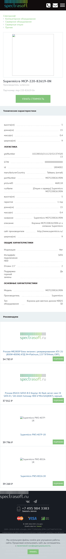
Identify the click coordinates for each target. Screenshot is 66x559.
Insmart (39, 526)
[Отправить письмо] (55, 5)
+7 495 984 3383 (35, 508)
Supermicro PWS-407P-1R (33, 434)
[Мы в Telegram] (36, 501)
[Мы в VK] (29, 501)
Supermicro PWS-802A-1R (33, 476)
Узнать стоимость (33, 98)
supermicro (24, 85)
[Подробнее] (58, 358)
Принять (33, 552)
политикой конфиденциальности (33, 545)
